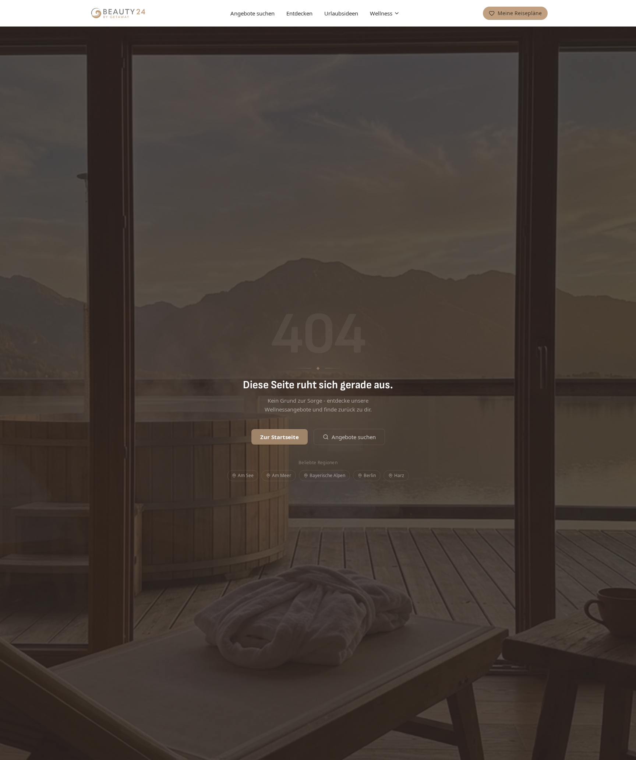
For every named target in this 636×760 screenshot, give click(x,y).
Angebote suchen (252, 13)
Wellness (381, 13)
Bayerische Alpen (327, 475)
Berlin (370, 475)
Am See (246, 475)
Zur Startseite (279, 437)
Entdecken (299, 13)
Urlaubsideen (341, 13)
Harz (399, 475)
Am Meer (281, 475)
